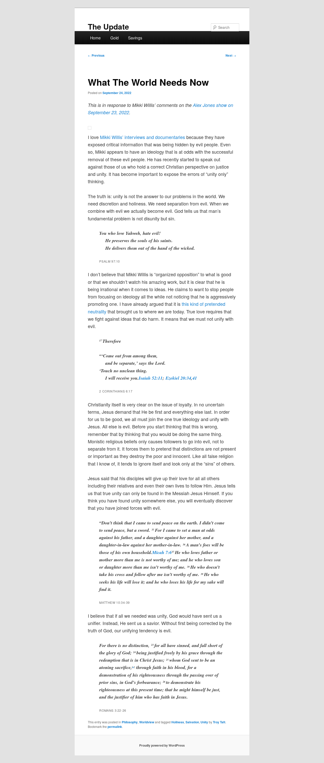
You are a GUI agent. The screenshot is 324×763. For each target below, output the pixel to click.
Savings (135, 37)
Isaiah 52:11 (151, 378)
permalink (115, 726)
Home (95, 37)
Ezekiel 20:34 (178, 378)
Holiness (177, 722)
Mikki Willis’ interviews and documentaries (142, 137)
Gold (114, 37)
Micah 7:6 (162, 552)
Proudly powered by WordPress (162, 745)
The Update (108, 26)
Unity (204, 722)
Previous (96, 55)
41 (194, 378)
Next (231, 55)
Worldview (146, 722)
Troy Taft (219, 722)
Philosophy (130, 722)
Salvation (192, 722)
